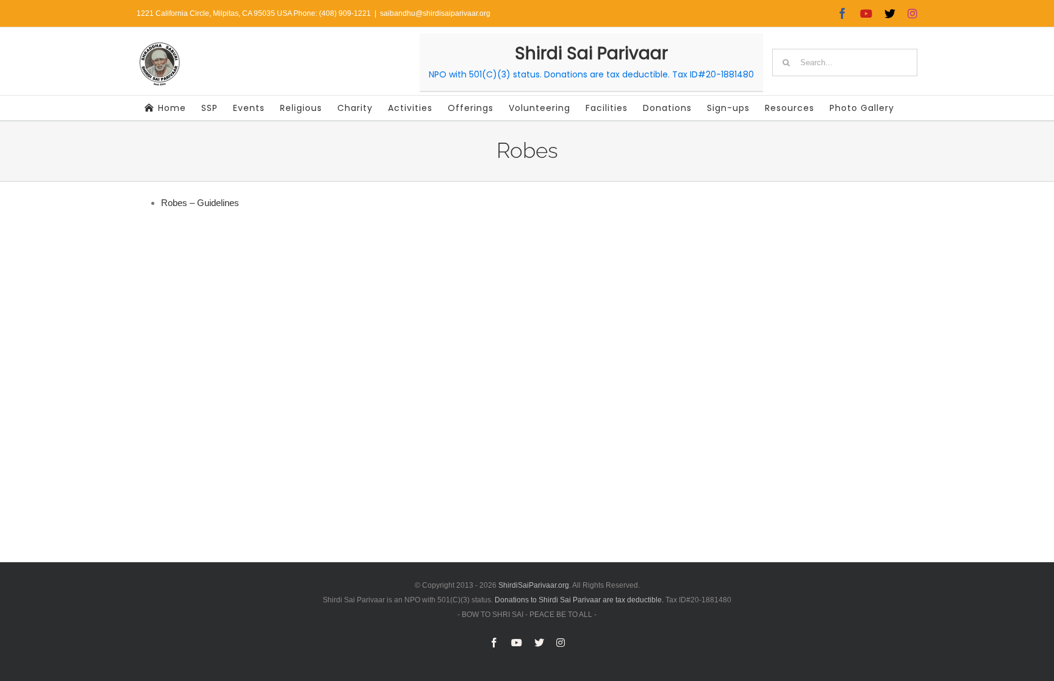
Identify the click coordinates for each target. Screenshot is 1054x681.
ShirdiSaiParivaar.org (533, 585)
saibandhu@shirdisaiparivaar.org (435, 13)
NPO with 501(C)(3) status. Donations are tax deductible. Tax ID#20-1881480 (591, 74)
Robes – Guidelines (200, 203)
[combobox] (844, 62)
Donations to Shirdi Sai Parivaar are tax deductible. (579, 600)
